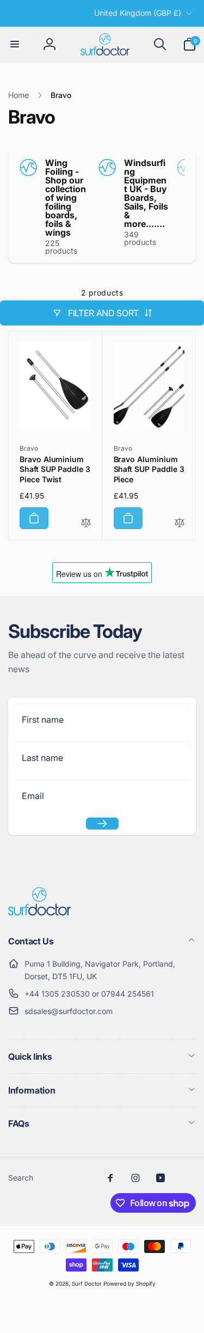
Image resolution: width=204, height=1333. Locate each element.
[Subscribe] (102, 824)
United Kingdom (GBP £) (137, 12)
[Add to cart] (34, 518)
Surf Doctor (87, 1283)
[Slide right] (185, 206)
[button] (15, 44)
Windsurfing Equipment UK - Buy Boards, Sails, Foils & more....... (146, 193)
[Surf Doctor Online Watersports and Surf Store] (39, 912)
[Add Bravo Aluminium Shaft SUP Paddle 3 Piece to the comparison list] (179, 523)
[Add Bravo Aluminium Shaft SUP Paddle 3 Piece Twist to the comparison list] (86, 523)
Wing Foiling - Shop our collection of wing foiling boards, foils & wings (65, 197)
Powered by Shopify (129, 1283)
